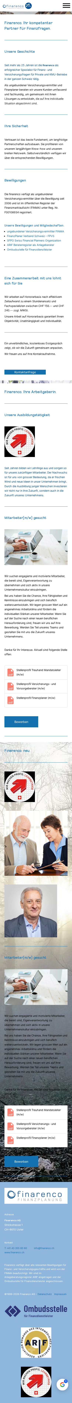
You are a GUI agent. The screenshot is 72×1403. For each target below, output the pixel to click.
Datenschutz (45, 1294)
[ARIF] (36, 1342)
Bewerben (21, 722)
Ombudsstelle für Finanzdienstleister (29, 249)
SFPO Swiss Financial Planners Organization (34, 240)
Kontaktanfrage (25, 372)
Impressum (60, 1294)
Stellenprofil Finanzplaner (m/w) (35, 697)
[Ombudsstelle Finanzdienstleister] (36, 1311)
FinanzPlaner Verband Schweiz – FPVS (30, 235)
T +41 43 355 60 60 (15, 1248)
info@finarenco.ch (44, 1248)
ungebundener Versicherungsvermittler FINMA (35, 231)
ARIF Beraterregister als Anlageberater (30, 244)
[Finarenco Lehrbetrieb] (36, 1382)
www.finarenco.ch (14, 1252)
